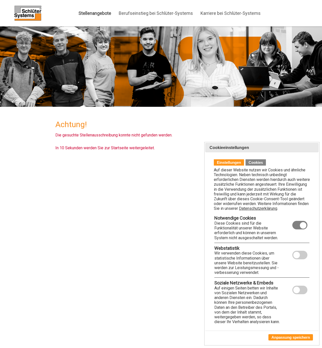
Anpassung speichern (290, 337)
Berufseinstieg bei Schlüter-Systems (156, 13)
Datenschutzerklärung (258, 208)
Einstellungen (229, 163)
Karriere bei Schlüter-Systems (230, 13)
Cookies (256, 163)
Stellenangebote (94, 13)
